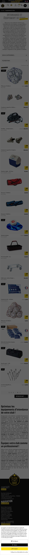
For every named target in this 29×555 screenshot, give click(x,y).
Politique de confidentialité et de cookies (19, 552)
